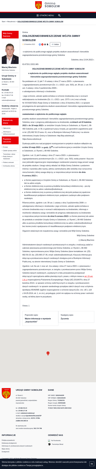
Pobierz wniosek (8, 162)
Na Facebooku (54, 441)
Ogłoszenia (6, 128)
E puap (5, 147)
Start (3, 21)
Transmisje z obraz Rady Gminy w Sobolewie (9, 156)
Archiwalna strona (9, 166)
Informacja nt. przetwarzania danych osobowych (17, 446)
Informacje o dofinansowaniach (9, 133)
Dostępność (5, 452)
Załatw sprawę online (10, 150)
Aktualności (11, 21)
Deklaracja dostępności (9, 443)
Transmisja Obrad (55, 444)
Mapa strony (6, 449)
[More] (42, 44)
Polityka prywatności (8, 440)
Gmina (25, 32)
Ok (92, 464)
